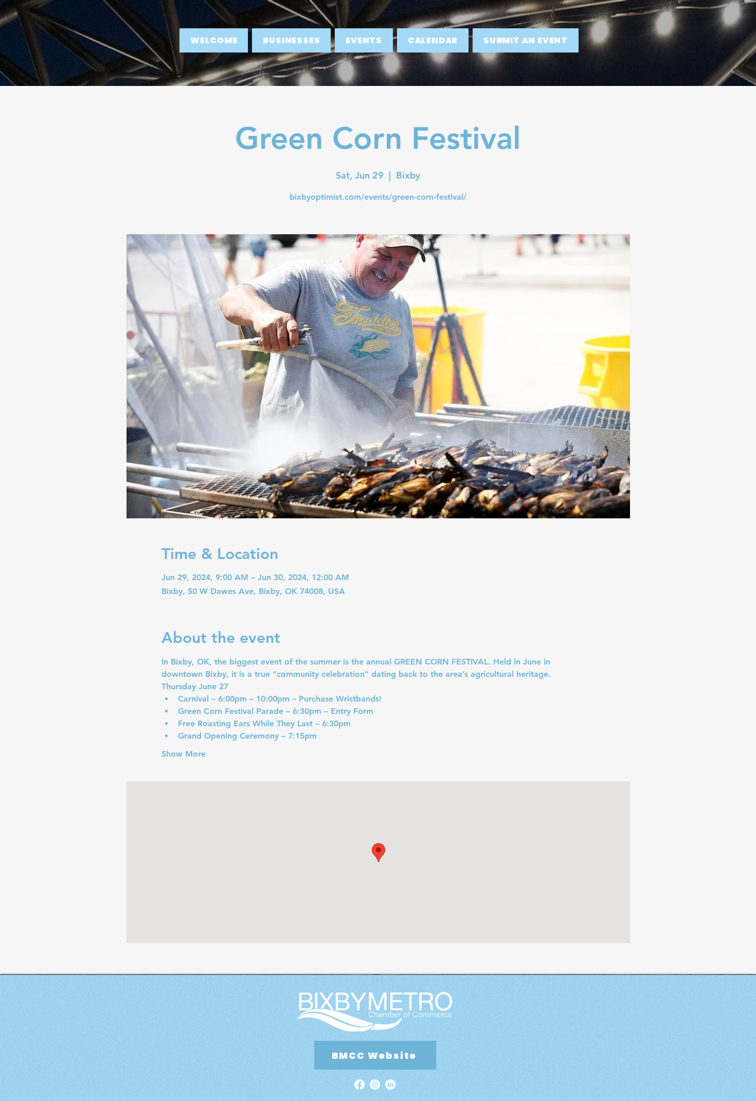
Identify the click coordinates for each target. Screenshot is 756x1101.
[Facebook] (359, 1084)
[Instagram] (375, 1084)
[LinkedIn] (390, 1084)
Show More (183, 754)
